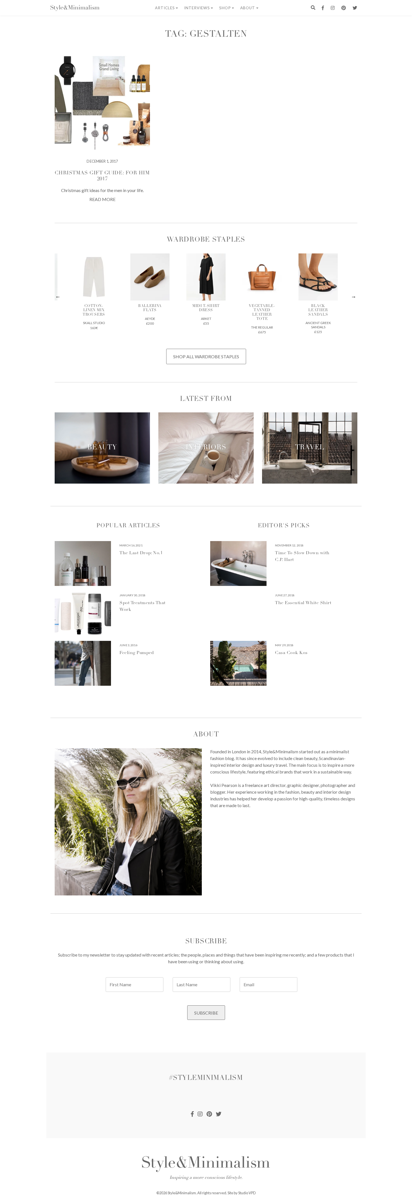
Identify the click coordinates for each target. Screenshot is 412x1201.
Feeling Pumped (136, 653)
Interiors (206, 448)
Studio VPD (247, 1193)
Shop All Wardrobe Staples (206, 356)
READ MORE (102, 199)
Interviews (197, 8)
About (247, 8)
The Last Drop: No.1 (141, 553)
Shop (225, 8)
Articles (165, 8)
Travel (309, 448)
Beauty (102, 448)
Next (353, 296)
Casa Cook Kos (291, 653)
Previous (58, 296)
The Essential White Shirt (303, 603)
